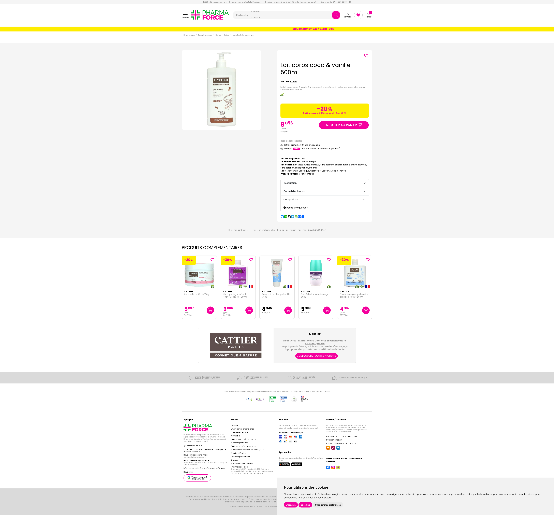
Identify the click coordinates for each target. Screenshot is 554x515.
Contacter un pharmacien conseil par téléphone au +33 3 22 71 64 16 (205, 450)
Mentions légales (238, 453)
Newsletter (235, 436)
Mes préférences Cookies (242, 463)
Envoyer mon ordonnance (242, 429)
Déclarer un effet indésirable (243, 446)
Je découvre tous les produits (316, 355)
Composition (290, 199)
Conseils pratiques (239, 443)
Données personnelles (240, 457)
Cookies (234, 460)
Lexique (234, 425)
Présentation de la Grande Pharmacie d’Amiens (204, 468)
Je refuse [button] (305, 505)
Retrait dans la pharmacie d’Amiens (342, 436)
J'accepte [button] (291, 505)
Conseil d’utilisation (294, 191)
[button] (185, 15)
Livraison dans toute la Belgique (246, 2)
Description (290, 183)
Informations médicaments (243, 439)
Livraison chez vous (335, 440)
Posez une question (297, 207)
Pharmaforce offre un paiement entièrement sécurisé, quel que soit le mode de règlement (298, 426)
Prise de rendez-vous (240, 432)
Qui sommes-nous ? (193, 446)
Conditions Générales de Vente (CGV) (247, 450)
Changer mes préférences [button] (328, 505)
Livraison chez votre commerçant (341, 443)
